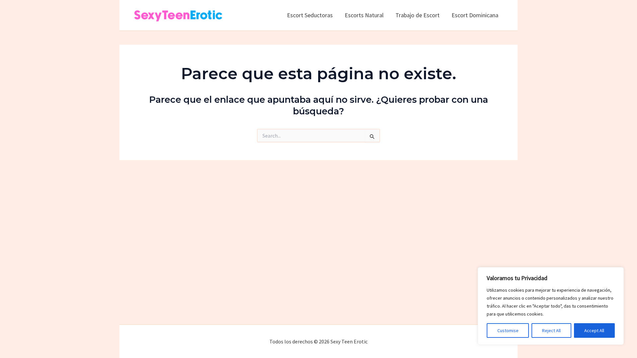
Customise (508, 330)
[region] (551, 306)
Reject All (551, 330)
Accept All (594, 330)
